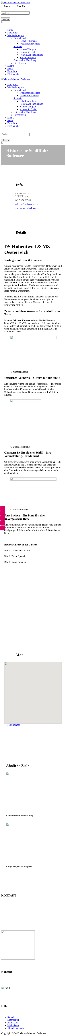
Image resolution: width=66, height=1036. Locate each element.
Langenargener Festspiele (19, 866)
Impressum (12, 1022)
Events (10, 65)
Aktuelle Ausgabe (16, 1028)
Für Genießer (13, 74)
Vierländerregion (15, 35)
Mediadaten (13, 1025)
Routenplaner (13, 725)
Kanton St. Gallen (28, 52)
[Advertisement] (33, 604)
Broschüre (12, 71)
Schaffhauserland (28, 57)
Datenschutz (13, 1020)
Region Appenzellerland (31, 54)
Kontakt (11, 1017)
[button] (33, 691)
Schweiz (18, 46)
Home (10, 30)
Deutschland (20, 38)
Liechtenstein (20, 63)
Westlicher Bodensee (30, 43)
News (10, 68)
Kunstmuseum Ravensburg (19, 815)
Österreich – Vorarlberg (25, 60)
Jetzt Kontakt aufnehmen (33, 998)
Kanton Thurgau (28, 49)
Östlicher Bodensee (29, 41)
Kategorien (12, 32)
